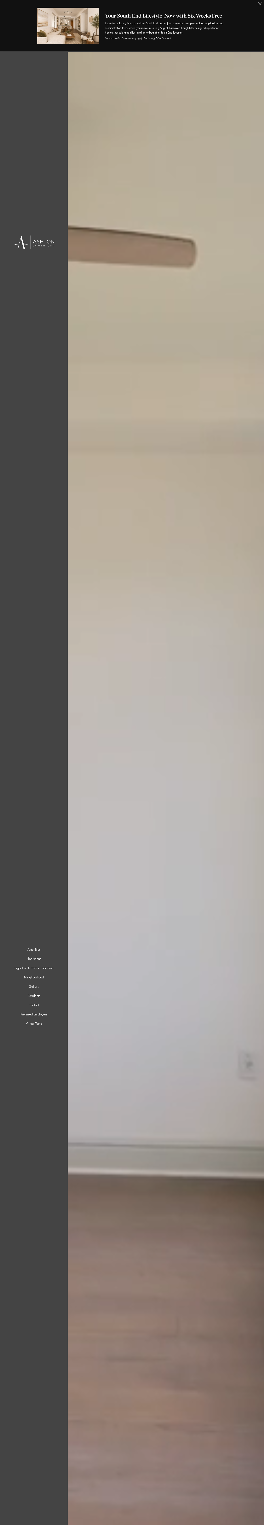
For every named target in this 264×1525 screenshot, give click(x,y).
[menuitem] (34, 949)
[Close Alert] (260, 4)
